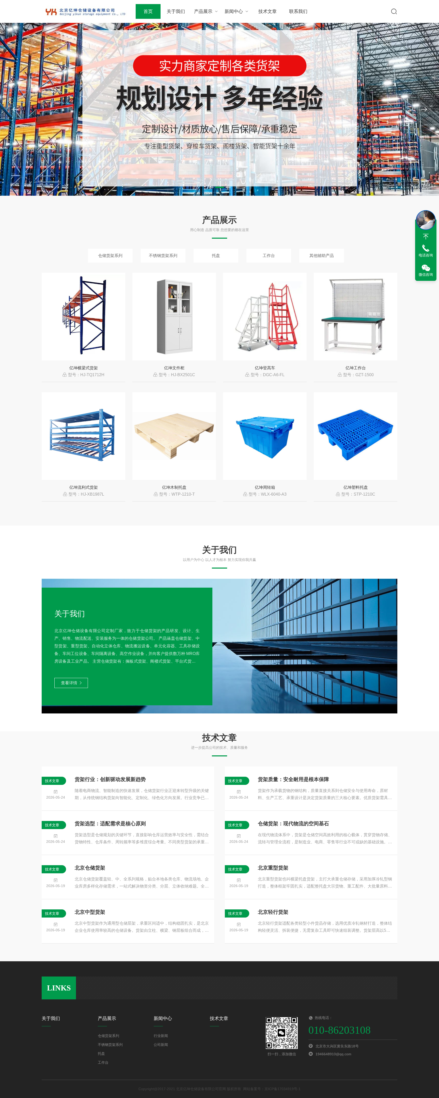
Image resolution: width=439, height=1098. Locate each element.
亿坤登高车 (265, 368)
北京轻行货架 (273, 912)
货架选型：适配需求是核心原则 (110, 823)
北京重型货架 (273, 868)
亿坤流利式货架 (83, 487)
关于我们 (176, 11)
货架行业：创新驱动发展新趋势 (110, 779)
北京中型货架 (90, 912)
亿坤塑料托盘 (355, 487)
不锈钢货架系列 (163, 255)
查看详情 (69, 683)
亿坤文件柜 (174, 368)
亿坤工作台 (356, 368)
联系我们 (298, 11)
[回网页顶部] (426, 237)
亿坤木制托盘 (174, 487)
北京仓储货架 (90, 868)
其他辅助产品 (321, 255)
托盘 (216, 255)
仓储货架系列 (110, 255)
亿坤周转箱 (265, 487)
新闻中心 (234, 11)
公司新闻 (161, 1045)
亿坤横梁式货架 (83, 368)
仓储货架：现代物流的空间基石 (293, 823)
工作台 (269, 255)
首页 (148, 11)
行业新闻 (161, 1036)
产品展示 (203, 11)
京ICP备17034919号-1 (282, 1089)
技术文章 (267, 11)
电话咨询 (426, 255)
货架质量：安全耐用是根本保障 (293, 779)
